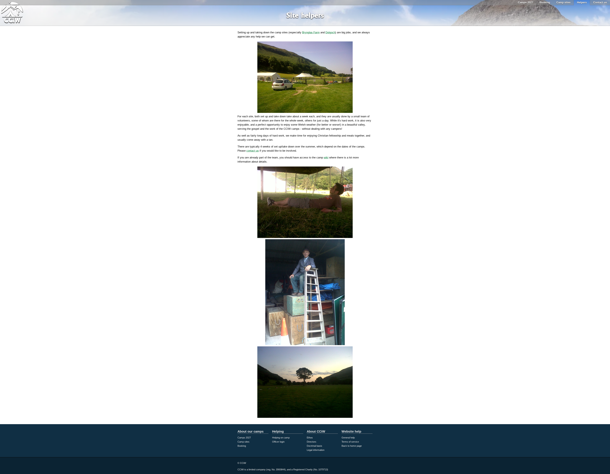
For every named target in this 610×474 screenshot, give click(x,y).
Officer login (278, 441)
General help (348, 437)
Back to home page (352, 445)
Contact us (600, 2)
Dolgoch (330, 32)
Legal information (315, 450)
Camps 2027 (525, 2)
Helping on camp (281, 437)
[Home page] (16, 13)
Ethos (310, 437)
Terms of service (350, 441)
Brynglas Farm (311, 32)
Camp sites (563, 2)
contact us (252, 150)
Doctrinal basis (314, 445)
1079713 (322, 469)
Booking (544, 2)
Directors (311, 441)
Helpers (582, 2)
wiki (326, 157)
